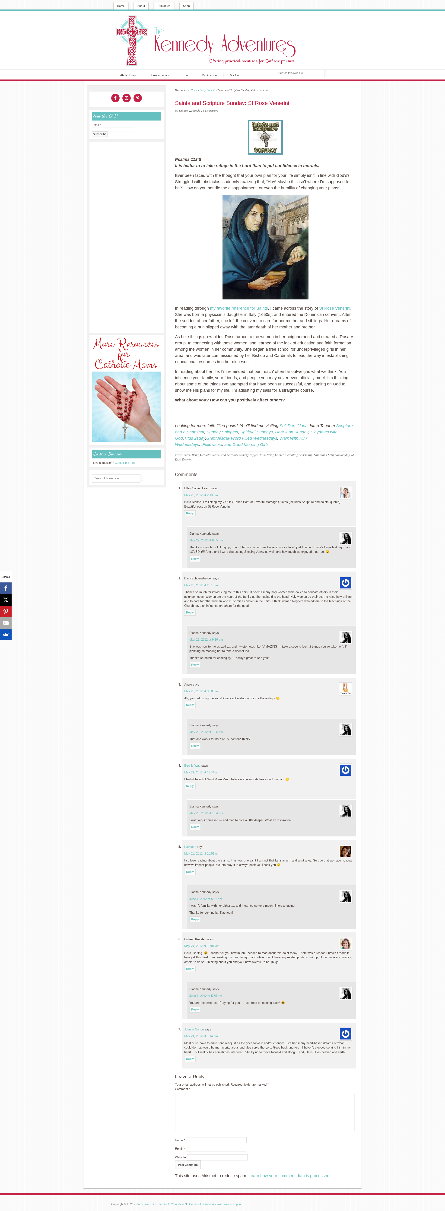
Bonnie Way (192, 765)
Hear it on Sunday (291, 432)
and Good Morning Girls (246, 444)
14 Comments (209, 110)
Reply (190, 513)
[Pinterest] (6, 611)
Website (180, 1157)
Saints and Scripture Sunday (231, 455)
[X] (6, 600)
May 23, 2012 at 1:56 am (206, 732)
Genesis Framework (201, 1204)
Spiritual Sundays (256, 432)
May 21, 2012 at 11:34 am (201, 772)
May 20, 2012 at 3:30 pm (201, 691)
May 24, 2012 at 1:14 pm (201, 1036)
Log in (237, 1204)
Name (180, 1140)
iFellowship (211, 444)
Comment (182, 1089)
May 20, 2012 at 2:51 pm (201, 585)
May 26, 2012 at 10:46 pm (207, 813)
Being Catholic (201, 455)
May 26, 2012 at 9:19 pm (206, 639)
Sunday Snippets (222, 432)
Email (180, 1149)
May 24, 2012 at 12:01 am (201, 946)
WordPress (224, 1204)
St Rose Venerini (334, 308)
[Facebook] (6, 588)
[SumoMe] (6, 634)
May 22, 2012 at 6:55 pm (206, 540)
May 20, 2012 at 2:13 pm (201, 495)
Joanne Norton (194, 1029)
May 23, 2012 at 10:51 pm (201, 853)
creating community (299, 455)
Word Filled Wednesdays (254, 438)
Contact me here (125, 462)
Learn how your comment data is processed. (289, 1175)
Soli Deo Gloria (294, 425)
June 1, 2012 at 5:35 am (205, 996)
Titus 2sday (194, 438)
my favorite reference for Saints (239, 308)
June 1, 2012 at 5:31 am (205, 899)
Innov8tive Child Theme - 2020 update (160, 1204)
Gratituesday (218, 438)
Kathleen (190, 847)
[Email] (6, 623)
